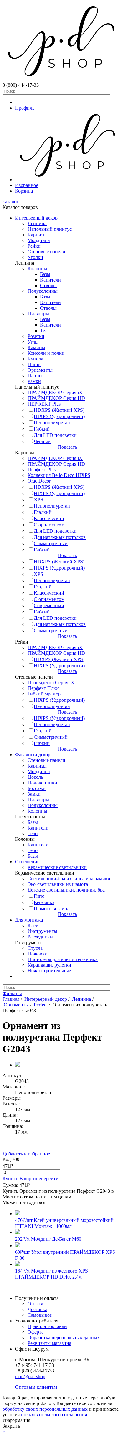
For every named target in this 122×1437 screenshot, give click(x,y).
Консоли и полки (46, 353)
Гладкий (43, 512)
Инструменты (42, 931)
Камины (36, 347)
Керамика (44, 902)
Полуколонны (43, 291)
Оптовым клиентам (36, 1387)
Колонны (37, 268)
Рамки (34, 381)
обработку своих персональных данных (45, 1409)
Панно (35, 375)
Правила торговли (47, 1326)
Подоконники (42, 782)
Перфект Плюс (43, 688)
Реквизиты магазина (49, 1343)
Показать (67, 447)
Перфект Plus (42, 469)
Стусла (35, 948)
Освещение (27, 861)
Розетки (36, 336)
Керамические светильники (57, 867)
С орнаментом (49, 524)
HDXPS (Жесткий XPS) (59, 410)
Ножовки (38, 953)
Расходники (40, 936)
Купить (10, 1178)
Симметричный (51, 543)
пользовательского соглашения (54, 1414)
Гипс (39, 896)
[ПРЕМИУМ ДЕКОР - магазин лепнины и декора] (61, 79)
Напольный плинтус (50, 229)
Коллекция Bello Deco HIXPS (59, 475)
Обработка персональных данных (64, 1337)
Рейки (34, 246)
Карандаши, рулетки (49, 965)
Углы (33, 341)
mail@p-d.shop (30, 1376)
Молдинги (39, 240)
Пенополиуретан (52, 422)
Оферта (35, 1332)
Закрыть (11, 1426)
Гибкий (42, 429)
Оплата (35, 1303)
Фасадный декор (32, 754)
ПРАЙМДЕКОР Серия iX (55, 392)
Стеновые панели (46, 251)
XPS (38, 499)
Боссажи (37, 788)
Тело (33, 833)
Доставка (37, 1309)
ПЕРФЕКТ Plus (44, 403)
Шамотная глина (51, 908)
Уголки (35, 257)
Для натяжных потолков (60, 537)
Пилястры (38, 313)
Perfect (41, 1004)
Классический (49, 518)
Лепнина (37, 223)
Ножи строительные (49, 970)
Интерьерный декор (36, 217)
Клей (33, 925)
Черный (42, 441)
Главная (11, 999)
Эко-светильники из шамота (58, 884)
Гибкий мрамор (44, 693)
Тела (45, 330)
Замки (34, 794)
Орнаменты (40, 370)
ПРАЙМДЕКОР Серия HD (56, 398)
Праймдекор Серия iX (51, 682)
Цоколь (35, 777)
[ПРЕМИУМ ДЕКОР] (67, 179)
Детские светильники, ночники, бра (66, 889)
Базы (45, 274)
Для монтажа (29, 920)
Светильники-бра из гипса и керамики (69, 878)
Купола (35, 358)
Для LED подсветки (55, 435)
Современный (49, 605)
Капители (50, 279)
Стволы (48, 285)
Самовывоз (40, 1315)
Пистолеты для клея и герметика (63, 959)
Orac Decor (39, 480)
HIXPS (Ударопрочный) (59, 416)
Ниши (34, 364)
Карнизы (37, 234)
